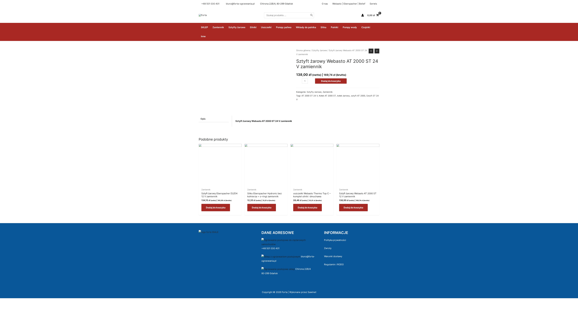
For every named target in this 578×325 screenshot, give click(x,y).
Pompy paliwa (283, 27)
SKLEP (204, 27)
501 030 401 (213, 3)
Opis (202, 118)
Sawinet (312, 292)
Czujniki (365, 27)
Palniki (334, 27)
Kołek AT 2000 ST (327, 95)
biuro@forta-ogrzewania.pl (240, 3)
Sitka (323, 27)
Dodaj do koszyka (331, 81)
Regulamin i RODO (334, 264)
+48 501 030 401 (270, 248)
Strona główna (303, 50)
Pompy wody (350, 27)
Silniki (253, 27)
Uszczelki (266, 27)
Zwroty (327, 248)
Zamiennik (218, 27)
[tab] (214, 119)
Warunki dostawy (333, 256)
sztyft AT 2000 (358, 95)
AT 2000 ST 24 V (309, 95)
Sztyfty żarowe (236, 27)
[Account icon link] (362, 15)
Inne (203, 36)
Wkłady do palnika (306, 27)
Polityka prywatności (335, 240)
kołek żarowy (343, 95)
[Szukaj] (311, 15)
